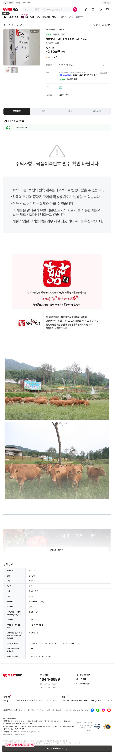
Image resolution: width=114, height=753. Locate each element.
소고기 (11, 25)
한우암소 (19, 25)
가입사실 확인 (21, 729)
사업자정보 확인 (67, 721)
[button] (96, 75)
